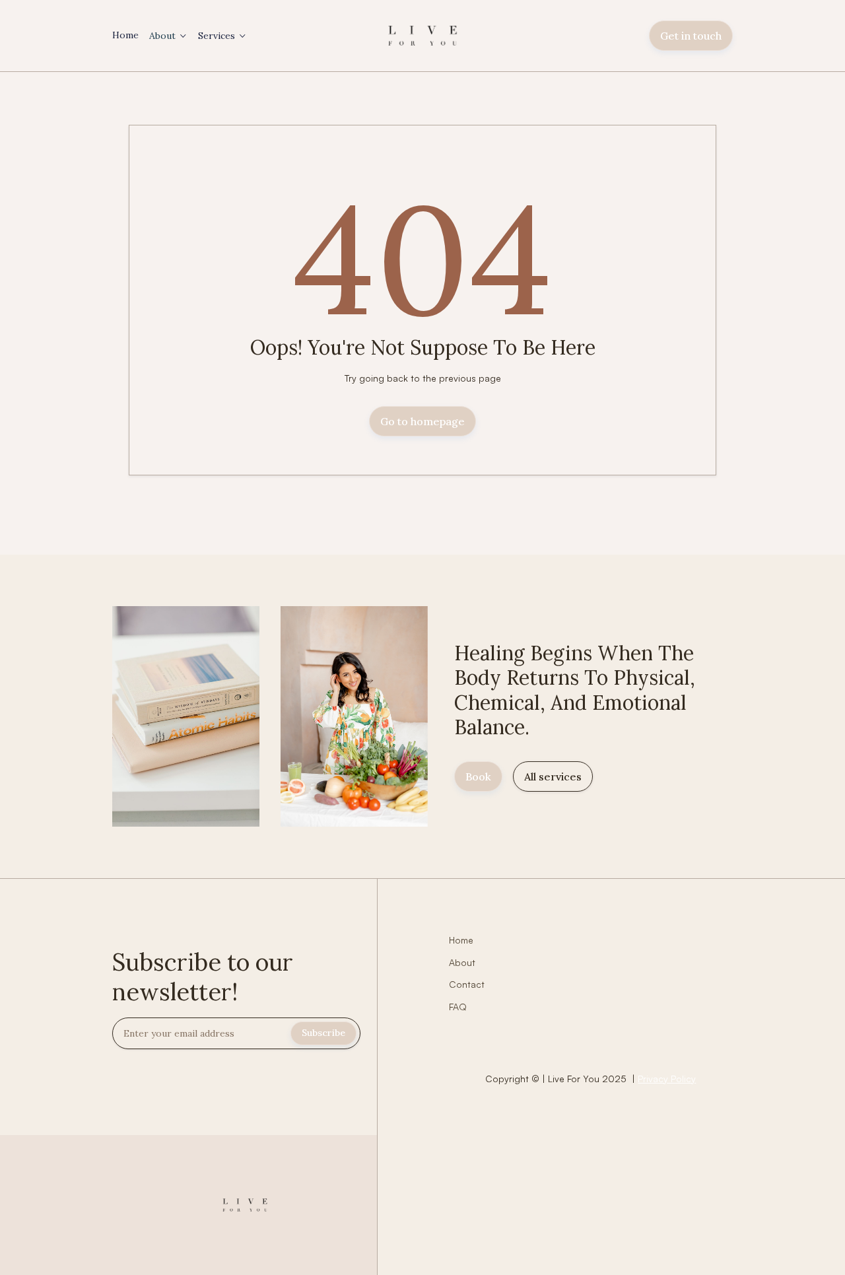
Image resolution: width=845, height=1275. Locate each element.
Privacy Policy (667, 1078)
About (162, 36)
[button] (168, 36)
